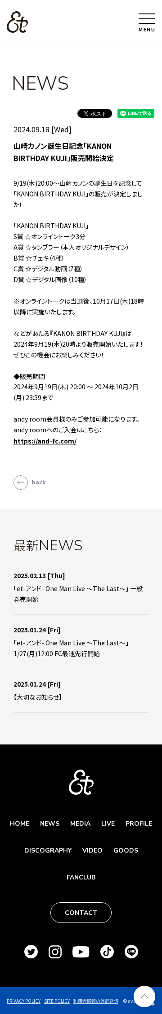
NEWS (49, 823)
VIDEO (92, 850)
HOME (19, 823)
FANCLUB (81, 877)
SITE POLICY (57, 1000)
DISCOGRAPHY (48, 850)
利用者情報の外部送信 (95, 1000)
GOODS (125, 850)
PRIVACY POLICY (23, 1000)
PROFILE (139, 823)
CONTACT (81, 913)
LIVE (108, 823)
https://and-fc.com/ (45, 440)
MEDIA (80, 823)
